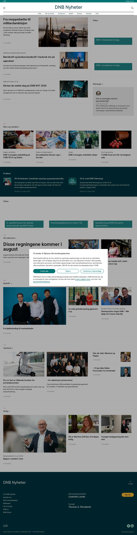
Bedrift (71, 13)
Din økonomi (61, 13)
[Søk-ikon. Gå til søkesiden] (132, 8)
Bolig (39, 13)
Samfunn (79, 13)
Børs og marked (49, 13)
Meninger (88, 13)
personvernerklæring (41, 282)
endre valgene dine (82, 279)
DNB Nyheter (68, 7)
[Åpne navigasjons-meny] (4, 8)
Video (97, 13)
